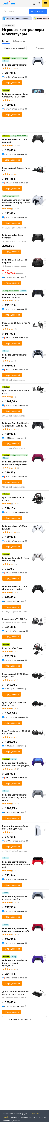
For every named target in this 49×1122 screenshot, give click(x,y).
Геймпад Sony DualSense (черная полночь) (14, 295)
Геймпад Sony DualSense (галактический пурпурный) (14, 963)
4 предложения (11, 818)
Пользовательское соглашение (33, 1117)
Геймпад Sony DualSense (14, 64)
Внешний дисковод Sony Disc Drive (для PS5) (15, 827)
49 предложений (12, 666)
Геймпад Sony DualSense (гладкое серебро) (14, 897)
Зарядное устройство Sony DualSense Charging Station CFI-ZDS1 (16, 202)
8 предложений (11, 607)
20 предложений (12, 114)
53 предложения (12, 518)
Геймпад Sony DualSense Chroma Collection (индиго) (16, 764)
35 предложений (12, 723)
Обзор (5, 61)
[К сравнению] (45, 58)
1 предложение (11, 251)
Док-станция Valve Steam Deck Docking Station (15, 992)
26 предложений (12, 188)
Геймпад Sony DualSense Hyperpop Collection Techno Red (16, 864)
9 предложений (11, 578)
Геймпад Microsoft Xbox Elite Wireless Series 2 (14, 587)
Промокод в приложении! (18, 18)
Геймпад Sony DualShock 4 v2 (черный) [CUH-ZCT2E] (15, 424)
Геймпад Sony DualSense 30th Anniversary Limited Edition (14, 797)
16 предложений (12, 375)
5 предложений (11, 283)
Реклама (35, 1114)
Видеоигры (9, 25)
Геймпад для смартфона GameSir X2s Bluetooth (15, 95)
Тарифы (6, 1117)
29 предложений (12, 783)
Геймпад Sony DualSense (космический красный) (14, 463)
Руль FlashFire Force (12, 648)
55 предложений (12, 82)
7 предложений (11, 443)
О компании (8, 1114)
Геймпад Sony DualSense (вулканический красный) (15, 929)
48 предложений (12, 314)
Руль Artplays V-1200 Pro (14, 619)
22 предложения (12, 160)
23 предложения (12, 846)
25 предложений (12, 223)
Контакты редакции (22, 1114)
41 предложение (12, 482)
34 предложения (12, 917)
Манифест (15, 1117)
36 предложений (12, 546)
